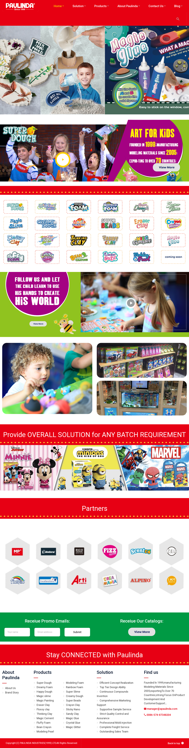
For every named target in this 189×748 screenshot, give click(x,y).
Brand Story (12, 692)
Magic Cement (45, 718)
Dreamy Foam (45, 687)
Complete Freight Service (114, 727)
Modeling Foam (75, 682)
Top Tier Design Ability (113, 687)
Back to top (174, 743)
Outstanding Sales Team (114, 731)
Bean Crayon (44, 727)
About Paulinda (10, 675)
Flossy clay (43, 709)
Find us (151, 672)
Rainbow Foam (74, 687)
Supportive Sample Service (115, 709)
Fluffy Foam (43, 722)
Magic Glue (72, 718)
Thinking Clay (44, 713)
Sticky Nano (73, 709)
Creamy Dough (74, 696)
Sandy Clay (72, 713)
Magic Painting (45, 700)
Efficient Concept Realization (116, 682)
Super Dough (44, 682)
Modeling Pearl (45, 731)
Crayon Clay (73, 704)
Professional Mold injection (116, 722)
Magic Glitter (73, 727)
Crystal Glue (73, 722)
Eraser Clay (43, 704)
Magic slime (44, 696)
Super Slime (73, 691)
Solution (105, 672)
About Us (10, 688)
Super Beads (73, 700)
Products (43, 672)
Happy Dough (44, 691)
